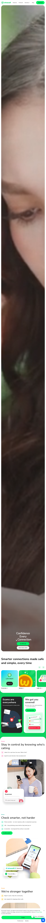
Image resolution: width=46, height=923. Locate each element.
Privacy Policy (39, 912)
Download (40, 2)
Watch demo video (23, 647)
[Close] (44, 910)
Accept (23, 917)
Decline (27, 921)
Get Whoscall (23, 643)
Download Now (30, 710)
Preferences (20, 921)
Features (15, 2)
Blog (33, 2)
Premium (21, 2)
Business (27, 2)
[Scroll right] (43, 667)
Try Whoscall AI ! (7, 833)
